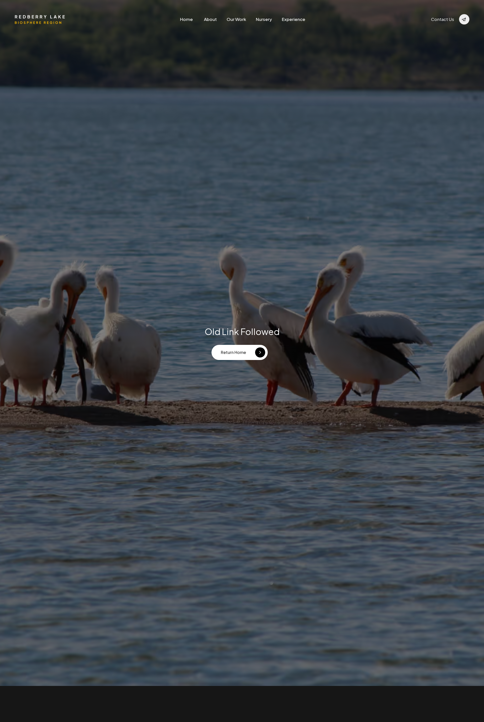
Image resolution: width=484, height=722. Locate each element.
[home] (40, 19)
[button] (236, 19)
